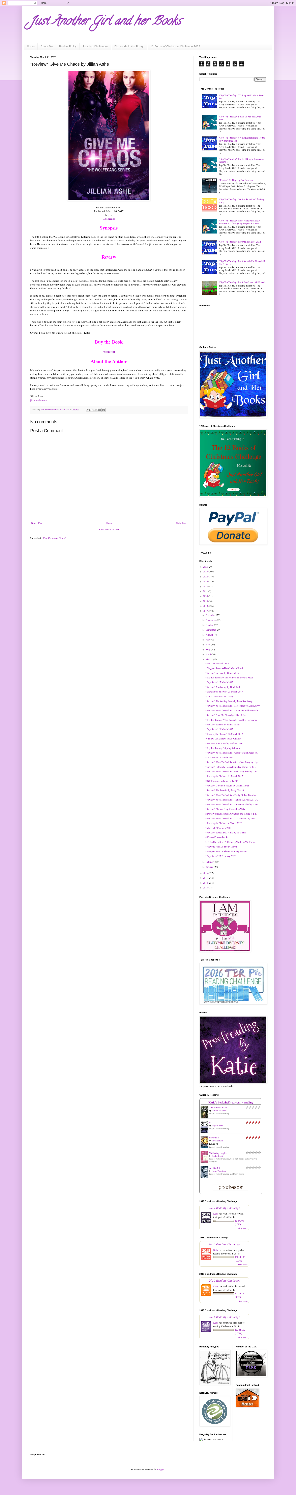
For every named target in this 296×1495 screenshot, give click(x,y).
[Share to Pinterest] (103, 410)
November (211, 619)
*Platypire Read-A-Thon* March (221, 846)
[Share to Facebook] (100, 410)
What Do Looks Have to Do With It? (223, 738)
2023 (205, 581)
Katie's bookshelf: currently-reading (230, 1102)
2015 (205, 877)
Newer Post (36, 522)
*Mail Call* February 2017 (218, 827)
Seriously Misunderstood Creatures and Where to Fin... (231, 813)
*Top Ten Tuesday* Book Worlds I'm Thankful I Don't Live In (242, 262)
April (208, 654)
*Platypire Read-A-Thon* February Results (226, 851)
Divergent (214, 1137)
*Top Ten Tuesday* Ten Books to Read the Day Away (241, 201)
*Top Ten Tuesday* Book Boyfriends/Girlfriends (242, 282)
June (208, 644)
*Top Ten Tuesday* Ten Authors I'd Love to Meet (229, 677)
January (210, 866)
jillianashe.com (38, 400)
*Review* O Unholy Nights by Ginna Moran (227, 785)
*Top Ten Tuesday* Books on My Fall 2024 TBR (240, 118)
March (209, 659)
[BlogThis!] (92, 410)
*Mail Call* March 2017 (217, 663)
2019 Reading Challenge (224, 1207)
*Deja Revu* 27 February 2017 (220, 856)
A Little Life (215, 1168)
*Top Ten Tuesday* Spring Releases (222, 748)
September (211, 629)
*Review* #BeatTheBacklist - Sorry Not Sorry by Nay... (232, 762)
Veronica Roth (217, 1140)
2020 (205, 596)
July (208, 639)
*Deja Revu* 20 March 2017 (219, 729)
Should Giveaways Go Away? (219, 696)
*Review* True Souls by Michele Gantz (224, 743)
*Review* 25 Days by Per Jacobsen (236, 180)
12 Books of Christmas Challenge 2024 (175, 46)
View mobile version (109, 529)
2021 (205, 591)
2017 (205, 610)
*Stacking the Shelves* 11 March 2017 (224, 776)
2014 (205, 882)
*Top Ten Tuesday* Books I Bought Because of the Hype (241, 160)
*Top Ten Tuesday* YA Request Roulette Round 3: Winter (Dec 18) (242, 139)
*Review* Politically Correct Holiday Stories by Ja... (230, 766)
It (210, 1122)
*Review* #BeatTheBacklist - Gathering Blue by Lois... (232, 771)
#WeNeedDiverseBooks (216, 837)
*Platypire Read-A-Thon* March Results (224, 668)
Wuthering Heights (218, 1152)
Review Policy (68, 46)
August (209, 634)
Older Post (181, 522)
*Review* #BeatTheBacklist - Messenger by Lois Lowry (232, 705)
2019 (205, 601)
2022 (205, 586)
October (210, 624)
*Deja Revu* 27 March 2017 (219, 682)
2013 (205, 887)
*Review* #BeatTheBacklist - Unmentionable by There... (232, 804)
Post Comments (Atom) (54, 537)
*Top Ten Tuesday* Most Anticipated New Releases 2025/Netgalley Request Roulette (239, 222)
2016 (205, 872)
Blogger (161, 1469)
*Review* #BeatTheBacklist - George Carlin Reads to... (232, 752)
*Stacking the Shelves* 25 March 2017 (224, 691)
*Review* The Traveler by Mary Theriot (224, 790)
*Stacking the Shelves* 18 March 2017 (224, 733)
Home (31, 46)
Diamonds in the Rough (129, 46)
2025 (205, 571)
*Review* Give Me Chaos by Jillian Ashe (225, 715)
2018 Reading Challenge (224, 1244)
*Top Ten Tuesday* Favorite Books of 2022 (240, 241)
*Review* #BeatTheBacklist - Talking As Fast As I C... (231, 799)
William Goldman (219, 1110)
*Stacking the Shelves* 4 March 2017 (223, 823)
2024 (205, 576)
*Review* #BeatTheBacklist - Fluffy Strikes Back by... (231, 794)
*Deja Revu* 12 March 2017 (219, 757)
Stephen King (217, 1125)
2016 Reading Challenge (224, 1280)
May (208, 649)
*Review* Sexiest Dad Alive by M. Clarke (225, 832)
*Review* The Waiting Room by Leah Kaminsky (228, 701)
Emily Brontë (217, 1155)
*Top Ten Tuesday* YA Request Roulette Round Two (242, 97)
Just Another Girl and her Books (105, 21)
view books (242, 1228)
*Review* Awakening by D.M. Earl (222, 686)
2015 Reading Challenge (224, 1316)
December (211, 615)
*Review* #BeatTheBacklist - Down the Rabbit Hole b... (232, 710)
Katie (215, 1213)
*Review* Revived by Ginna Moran (222, 672)
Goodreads (109, 218)
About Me (47, 46)
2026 (205, 566)
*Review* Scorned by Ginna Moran (222, 724)
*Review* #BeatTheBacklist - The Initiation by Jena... (231, 818)
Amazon (109, 351)
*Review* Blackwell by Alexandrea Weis (225, 809)
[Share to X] (96, 410)
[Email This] (88, 410)
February (210, 861)
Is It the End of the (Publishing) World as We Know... (231, 841)
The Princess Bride (218, 1107)
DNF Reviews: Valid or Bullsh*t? (221, 780)
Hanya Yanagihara (219, 1171)
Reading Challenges (95, 46)
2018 (205, 605)
